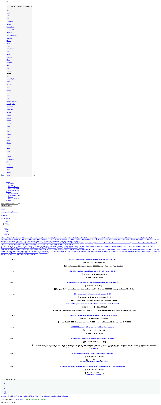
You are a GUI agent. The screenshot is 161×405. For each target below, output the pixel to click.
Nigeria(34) (46, 246)
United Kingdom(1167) (15, 249)
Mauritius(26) (54, 246)
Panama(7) (107, 243)
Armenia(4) (27, 241)
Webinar (10, 185)
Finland (9, 132)
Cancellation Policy (56, 396)
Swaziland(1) (75, 248)
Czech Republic (11, 104)
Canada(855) (17, 243)
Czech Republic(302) (98, 249)
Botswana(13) (69, 246)
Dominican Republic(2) (8, 244)
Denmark (9, 134)
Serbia (8, 140)
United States (10, 48)
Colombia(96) (49, 243)
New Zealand (10, 159)
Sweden (9, 112)
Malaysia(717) (20, 238)
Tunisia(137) (31, 246)
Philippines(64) (5, 239)
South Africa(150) (22, 246)
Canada (8, 51)
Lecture (3, 209)
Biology (95, 348)
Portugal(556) (49, 249)
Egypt (8, 175)
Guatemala (9, 71)
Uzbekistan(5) (20, 241)
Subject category (13, 193)
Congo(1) (45, 248)
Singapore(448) (49, 238)
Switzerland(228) (137, 249)
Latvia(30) (114, 251)
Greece (8, 98)
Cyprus (8, 137)
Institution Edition (13, 190)
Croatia (8, 129)
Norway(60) (76, 251)
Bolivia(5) (114, 243)
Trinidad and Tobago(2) (30, 244)
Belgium (9, 120)
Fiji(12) (23, 254)
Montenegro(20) (146, 251)
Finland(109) (21, 251)
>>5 (5, 391)
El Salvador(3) (152, 243)
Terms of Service (45, 396)
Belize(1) (40, 244)
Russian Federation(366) (84, 249)
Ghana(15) (61, 246)
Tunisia (8, 169)
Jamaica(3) (135, 243)
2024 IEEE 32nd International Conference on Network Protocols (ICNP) (93, 271)
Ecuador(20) (69, 243)
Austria (8, 92)
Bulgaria (9, 148)
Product (8, 182)
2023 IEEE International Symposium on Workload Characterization (92, 327)
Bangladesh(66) (148, 238)
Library (10, 197)
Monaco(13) (15, 253)
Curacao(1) (46, 244)
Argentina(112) (40, 243)
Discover (8, 192)
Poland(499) (57, 249)
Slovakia (9, 143)
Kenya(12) (77, 246)
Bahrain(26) (66, 239)
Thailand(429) (75, 238)
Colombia (9, 62)
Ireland (8, 126)
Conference (4, 215)
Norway (9, 145)
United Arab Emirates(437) (62, 238)
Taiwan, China (10, 27)
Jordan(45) (29, 239)
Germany (9, 84)
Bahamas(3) (128, 243)
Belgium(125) (13, 251)
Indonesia (9, 32)
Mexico (8, 60)
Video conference (13, 187)
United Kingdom (11, 79)
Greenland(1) (54, 244)
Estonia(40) (83, 251)
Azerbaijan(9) (127, 239)
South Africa (10, 167)
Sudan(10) (91, 246)
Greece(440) (73, 249)
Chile (8, 65)
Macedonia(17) (155, 251)
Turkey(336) (83, 238)
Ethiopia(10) (84, 246)
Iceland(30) (98, 251)
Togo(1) (81, 248)
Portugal (9, 90)
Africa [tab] (6, 233)
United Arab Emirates (12, 29)
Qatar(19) (79, 239)
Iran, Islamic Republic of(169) (96, 238)
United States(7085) (7, 243)
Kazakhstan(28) (57, 239)
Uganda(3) (153, 246)
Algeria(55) (39, 246)
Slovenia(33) (91, 251)
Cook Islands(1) (30, 254)
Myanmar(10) (110, 239)
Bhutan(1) (77, 241)
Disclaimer (26, 396)
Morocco (9, 172)
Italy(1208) (4, 249)
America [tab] (7, 231)
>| (5, 393)
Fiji (7, 162)
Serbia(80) (53, 251)
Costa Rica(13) (77, 243)
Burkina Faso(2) (6, 248)
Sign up (7, 218)
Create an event (5, 205)
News (9, 396)
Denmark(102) (45, 251)
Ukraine (9, 123)
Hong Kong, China (11, 35)
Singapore (9, 38)
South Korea (10, 21)
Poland (8, 95)
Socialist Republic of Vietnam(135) (124, 238)
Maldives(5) (12, 241)
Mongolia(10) (118, 239)
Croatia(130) (5, 251)
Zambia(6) (106, 246)
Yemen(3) (63, 241)
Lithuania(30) (106, 251)
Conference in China (14, 195)
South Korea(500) (39, 238)
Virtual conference (13, 188)
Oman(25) (73, 239)
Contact (65, 396)
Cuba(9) (92, 243)
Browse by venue (13, 198)
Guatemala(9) (99, 243)
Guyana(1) (61, 244)
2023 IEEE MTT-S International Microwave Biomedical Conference (92, 338)
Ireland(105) (37, 251)
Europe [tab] (6, 229)
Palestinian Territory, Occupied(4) (41, 241)
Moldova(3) (36, 253)
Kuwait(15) (85, 239)
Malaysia (9, 24)
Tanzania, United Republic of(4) (126, 246)
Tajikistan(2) (70, 241)
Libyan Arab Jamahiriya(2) (24, 248)
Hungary (9, 118)
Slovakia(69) (68, 251)
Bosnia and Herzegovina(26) (125, 251)
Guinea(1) (61, 248)
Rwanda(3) (139, 246)
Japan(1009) (12, 238)
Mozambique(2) (37, 248)
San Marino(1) (44, 253)
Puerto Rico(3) (143, 243)
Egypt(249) (4, 246)
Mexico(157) (32, 243)
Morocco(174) (12, 246)
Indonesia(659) (29, 238)
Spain (8, 87)
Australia (9, 156)
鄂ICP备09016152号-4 (8, 402)
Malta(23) (137, 251)
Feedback (19, 396)
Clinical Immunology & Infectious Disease (95, 361)
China (8, 13)
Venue (6, 223)
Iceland (8, 151)
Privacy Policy (34, 396)
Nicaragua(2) (19, 244)
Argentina (9, 57)
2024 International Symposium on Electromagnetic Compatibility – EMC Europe (92, 282)
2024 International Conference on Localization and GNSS (92, 294)
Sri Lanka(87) (139, 238)
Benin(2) (13, 248)
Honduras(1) (69, 244)
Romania (9, 115)
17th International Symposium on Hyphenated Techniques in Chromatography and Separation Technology (92, 366)
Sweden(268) (109, 249)
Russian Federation (11, 101)
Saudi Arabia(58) (15, 239)
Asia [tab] (5, 228)
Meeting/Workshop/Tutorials (9, 212)
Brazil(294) (24, 243)
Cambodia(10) (101, 239)
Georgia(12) (93, 239)
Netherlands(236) (127, 249)
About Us (4, 396)
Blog (13, 396)
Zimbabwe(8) (98, 246)
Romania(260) (117, 249)
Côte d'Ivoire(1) (53, 248)
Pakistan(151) (109, 238)
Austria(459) (65, 249)
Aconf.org (19, 399)
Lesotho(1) (67, 248)
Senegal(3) (146, 246)
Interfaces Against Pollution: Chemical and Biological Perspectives (92, 353)
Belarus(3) (29, 253)
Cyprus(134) (155, 249)
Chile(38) (57, 243)
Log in (3, 218)
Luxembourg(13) (6, 253)
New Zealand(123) (15, 254)
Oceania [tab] (6, 234)
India (8, 16)
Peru (8, 68)
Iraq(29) (50, 239)
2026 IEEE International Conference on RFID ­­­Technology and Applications (92, 259)
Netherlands (10, 109)
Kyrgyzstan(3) (56, 241)
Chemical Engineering (95, 374)
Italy (8, 76)
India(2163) (4, 238)
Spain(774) (41, 249)
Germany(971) (26, 249)
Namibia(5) (112, 246)
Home (6, 221)
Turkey (8, 43)
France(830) (34, 249)
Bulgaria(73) (60, 251)
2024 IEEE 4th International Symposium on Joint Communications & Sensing (92, 315)
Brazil (8, 54)
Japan (8, 18)
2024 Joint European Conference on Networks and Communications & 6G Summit (92, 304)
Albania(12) (22, 253)
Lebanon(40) (37, 239)
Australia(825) (5, 254)
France (8, 81)
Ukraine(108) (29, 251)
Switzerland (10, 106)
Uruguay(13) (86, 243)
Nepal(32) (44, 239)
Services (8, 200)
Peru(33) (62, 243)
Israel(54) (23, 239)
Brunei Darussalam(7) (138, 239)
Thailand (9, 41)
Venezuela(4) (121, 243)
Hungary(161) (147, 249)
